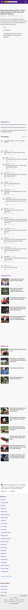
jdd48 (7, 157)
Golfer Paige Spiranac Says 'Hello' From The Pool (16, 378)
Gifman (5, 265)
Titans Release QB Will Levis (17, 368)
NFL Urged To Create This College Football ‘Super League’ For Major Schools (17, 290)
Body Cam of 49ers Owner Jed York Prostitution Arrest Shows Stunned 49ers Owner (18, 309)
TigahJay (6, 150)
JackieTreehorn (7, 228)
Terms (22, 599)
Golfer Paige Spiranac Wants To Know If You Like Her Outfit (18, 298)
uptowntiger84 (9, 197)
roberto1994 (6, 172)
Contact (17, 599)
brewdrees (6, 208)
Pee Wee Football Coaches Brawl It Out (18, 350)
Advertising (11, 599)
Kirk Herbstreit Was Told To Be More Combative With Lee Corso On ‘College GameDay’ (17, 318)
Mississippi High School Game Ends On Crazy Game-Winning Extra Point (17, 428)
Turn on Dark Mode (14, 603)
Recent (25, 136)
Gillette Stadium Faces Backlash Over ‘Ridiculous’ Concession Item (18, 419)
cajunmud (6, 182)
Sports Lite (4, 346)
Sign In (22, 140)
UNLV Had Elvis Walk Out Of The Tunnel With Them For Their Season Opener (18, 410)
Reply (5, 154)
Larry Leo (4, 15)
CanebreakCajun (7, 247)
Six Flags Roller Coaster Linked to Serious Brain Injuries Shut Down (17, 438)
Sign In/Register (23, 595)
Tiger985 (7, 163)
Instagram (12, 491)
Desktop (15, 597)
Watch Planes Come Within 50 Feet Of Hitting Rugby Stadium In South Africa (18, 360)
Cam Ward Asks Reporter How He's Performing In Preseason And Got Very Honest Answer (17, 456)
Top (23, 136)
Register (6, 141)
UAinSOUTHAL (7, 189)
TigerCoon (6, 237)
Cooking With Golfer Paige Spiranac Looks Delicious (16, 279)
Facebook (3, 491)
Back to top (3, 595)
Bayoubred (6, 217)
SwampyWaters (7, 256)
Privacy (5, 599)
